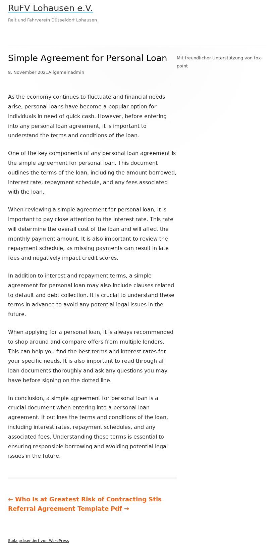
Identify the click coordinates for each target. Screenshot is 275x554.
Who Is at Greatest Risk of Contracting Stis (85, 499)
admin (77, 72)
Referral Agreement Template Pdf (68, 508)
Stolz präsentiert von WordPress (38, 541)
